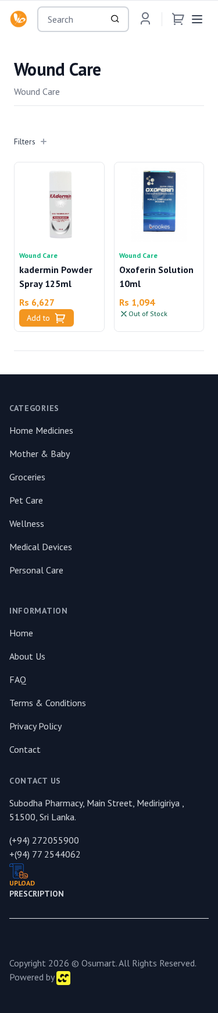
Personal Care (36, 570)
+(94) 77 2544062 (45, 854)
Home (21, 633)
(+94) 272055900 (44, 840)
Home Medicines (41, 430)
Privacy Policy (35, 726)
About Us (27, 656)
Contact (25, 749)
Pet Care (26, 500)
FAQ (17, 679)
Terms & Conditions (47, 703)
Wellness (26, 523)
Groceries (27, 477)
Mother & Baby (39, 453)
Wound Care (38, 255)
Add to (38, 318)
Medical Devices (40, 546)
